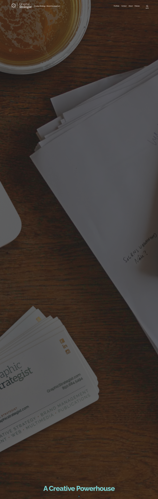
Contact (124, 6)
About (131, 6)
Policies (137, 6)
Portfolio (116, 6)
